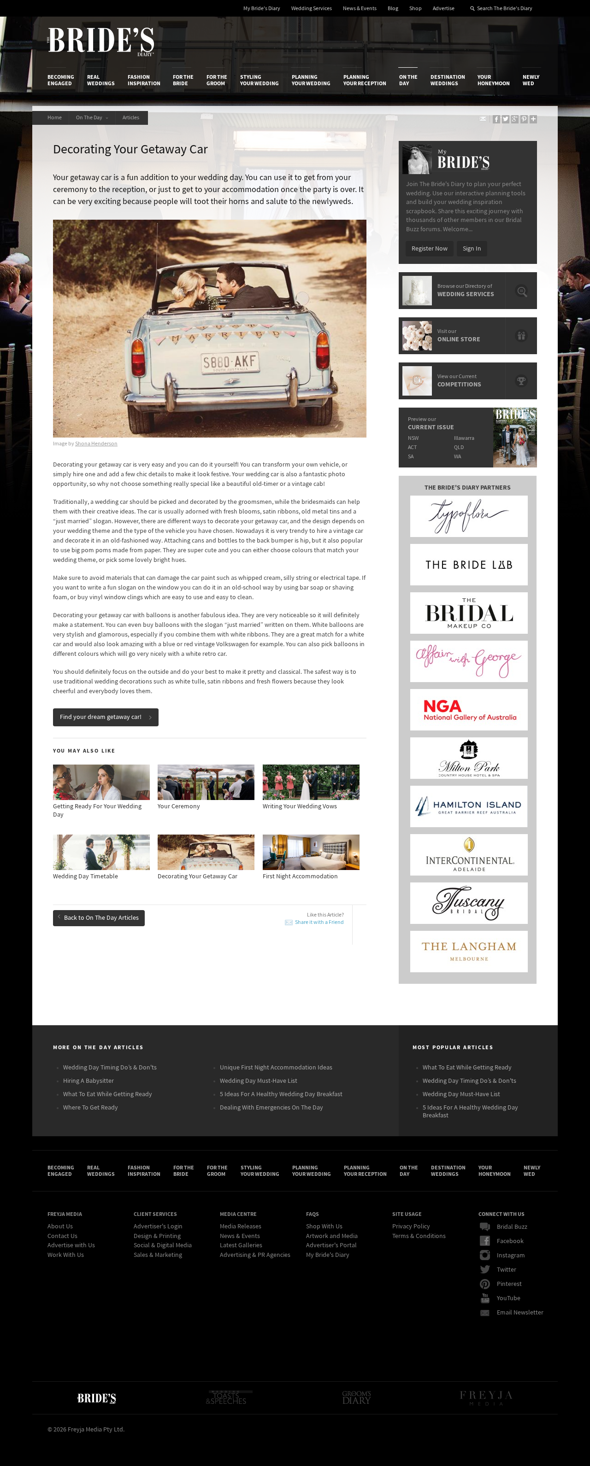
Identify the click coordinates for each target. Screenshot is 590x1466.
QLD (459, 447)
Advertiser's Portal (331, 1245)
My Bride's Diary (261, 8)
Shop (415, 8)
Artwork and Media (332, 1236)
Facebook (510, 1241)
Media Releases (240, 1226)
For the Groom (216, 80)
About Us (60, 1226)
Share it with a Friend (319, 922)
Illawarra (464, 438)
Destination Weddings (448, 80)
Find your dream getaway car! (101, 717)
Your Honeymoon (494, 80)
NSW (413, 438)
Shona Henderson (96, 443)
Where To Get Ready (90, 1108)
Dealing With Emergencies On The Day (271, 1108)
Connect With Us (501, 1214)
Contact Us (62, 1236)
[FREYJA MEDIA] (487, 1397)
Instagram (511, 1255)
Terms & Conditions (419, 1236)
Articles (132, 117)
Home (54, 117)
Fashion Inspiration (144, 80)
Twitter (506, 1270)
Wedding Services (311, 8)
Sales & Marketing (158, 1255)
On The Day (90, 117)
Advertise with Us (71, 1245)
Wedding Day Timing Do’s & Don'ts (110, 1067)
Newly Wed (531, 80)
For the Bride (183, 80)
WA (457, 456)
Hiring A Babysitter (88, 1081)
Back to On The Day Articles (101, 918)
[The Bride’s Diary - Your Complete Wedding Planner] (96, 1397)
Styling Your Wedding (259, 80)
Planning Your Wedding (311, 80)
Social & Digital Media (163, 1245)
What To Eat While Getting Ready (107, 1094)
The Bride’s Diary (100, 42)
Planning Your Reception (364, 80)
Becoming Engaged (60, 80)
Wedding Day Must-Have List (258, 1081)
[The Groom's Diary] (357, 1397)
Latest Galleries (241, 1245)
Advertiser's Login (158, 1226)
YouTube (508, 1298)
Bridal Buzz (512, 1227)
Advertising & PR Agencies (255, 1255)
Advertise (443, 8)
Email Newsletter (520, 1312)
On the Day (408, 80)
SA (410, 456)
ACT (412, 447)
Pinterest (509, 1284)
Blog (393, 8)
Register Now (430, 249)
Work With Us (65, 1255)
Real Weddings (101, 80)
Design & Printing (157, 1236)
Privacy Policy (411, 1226)
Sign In (472, 249)
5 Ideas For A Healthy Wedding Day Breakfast (281, 1094)
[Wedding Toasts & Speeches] (229, 1397)
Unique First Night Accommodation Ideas (276, 1067)
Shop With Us (324, 1226)
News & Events (360, 8)
